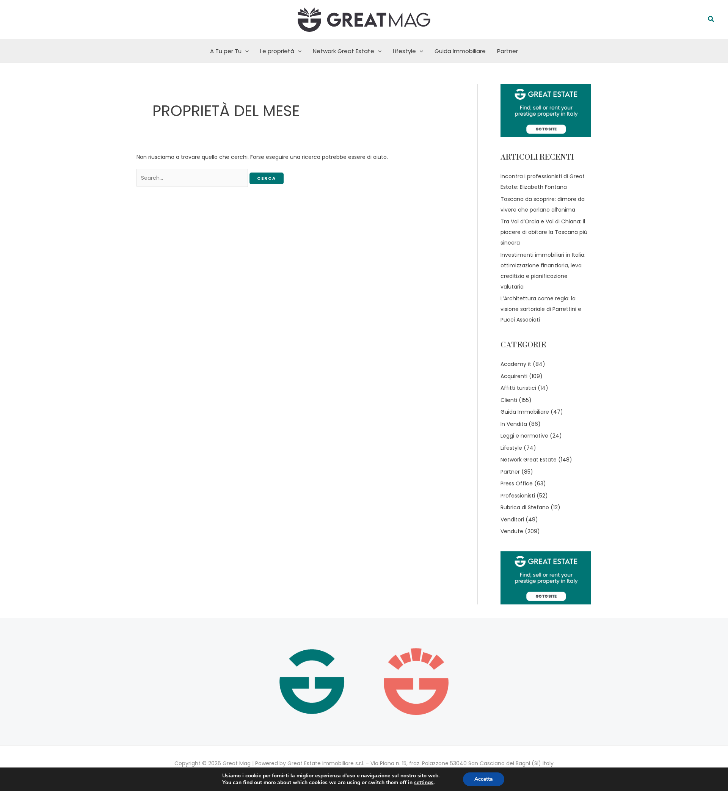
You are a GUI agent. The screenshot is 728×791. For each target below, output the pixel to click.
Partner (507, 51)
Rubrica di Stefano (524, 507)
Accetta (483, 779)
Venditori (512, 519)
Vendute (511, 531)
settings (423, 782)
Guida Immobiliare (460, 51)
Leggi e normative (524, 435)
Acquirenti (513, 376)
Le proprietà (277, 51)
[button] (711, 19)
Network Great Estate (343, 51)
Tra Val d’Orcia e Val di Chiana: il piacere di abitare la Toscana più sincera (543, 232)
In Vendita (513, 424)
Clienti (508, 400)
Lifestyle (404, 51)
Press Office (516, 483)
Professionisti (517, 495)
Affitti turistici (518, 388)
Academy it (515, 364)
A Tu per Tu (226, 51)
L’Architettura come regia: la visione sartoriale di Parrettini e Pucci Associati (540, 309)
